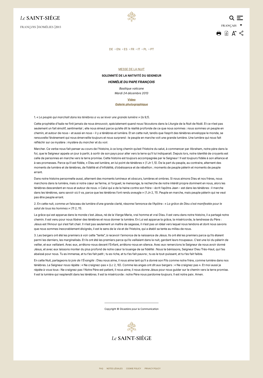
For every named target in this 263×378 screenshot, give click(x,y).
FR (132, 49)
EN (118, 49)
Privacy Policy (152, 368)
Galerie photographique (131, 104)
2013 (58, 27)
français (229, 26)
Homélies (46, 27)
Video (132, 99)
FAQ (101, 368)
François (28, 27)
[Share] (241, 34)
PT (152, 49)
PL (145, 49)
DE (111, 49)
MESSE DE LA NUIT (131, 69)
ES (125, 49)
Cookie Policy (133, 368)
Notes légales (115, 368)
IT (139, 49)
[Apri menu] (239, 18)
